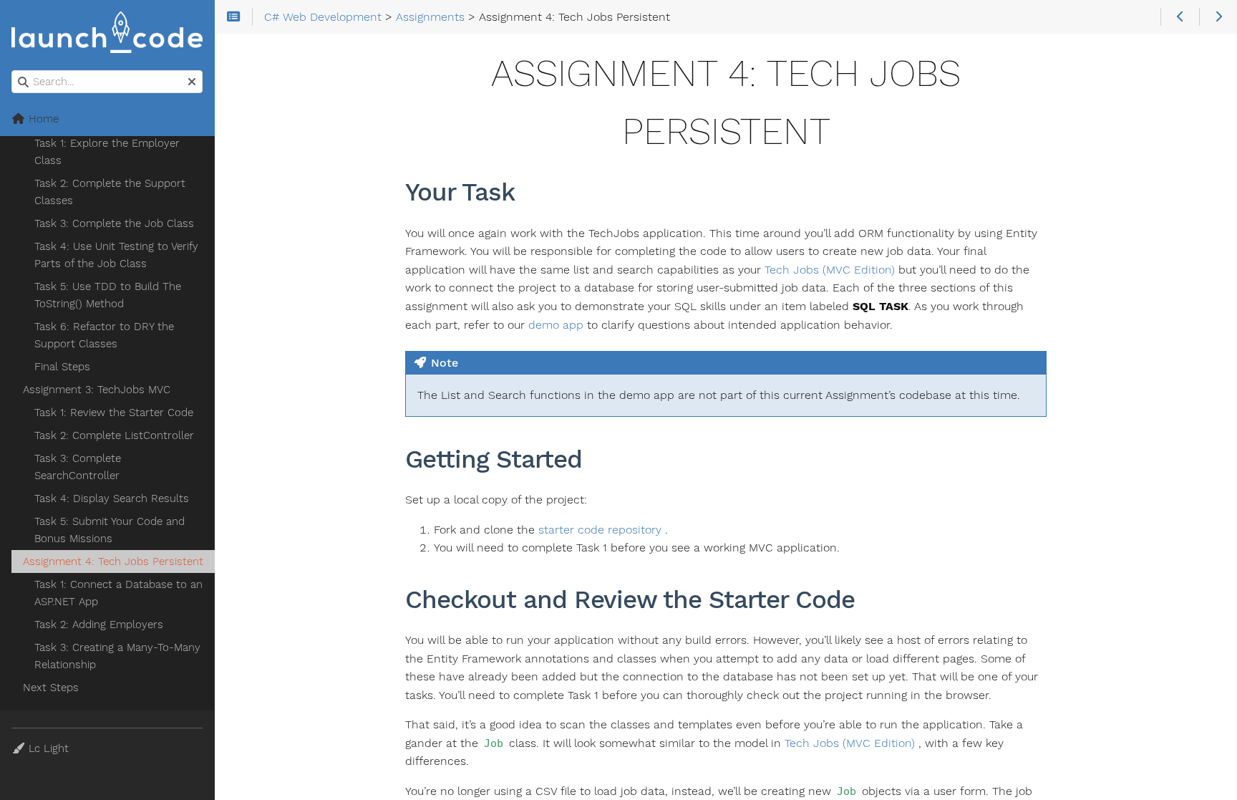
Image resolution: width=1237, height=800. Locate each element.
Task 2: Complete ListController (114, 435)
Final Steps (62, 366)
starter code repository (599, 529)
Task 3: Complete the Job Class (114, 223)
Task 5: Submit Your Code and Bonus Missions (109, 530)
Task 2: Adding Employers (98, 624)
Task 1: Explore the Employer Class (107, 152)
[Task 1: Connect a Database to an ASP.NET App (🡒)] (1218, 17)
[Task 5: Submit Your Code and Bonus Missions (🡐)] (1179, 17)
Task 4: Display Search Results (111, 498)
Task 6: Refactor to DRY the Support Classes (104, 335)
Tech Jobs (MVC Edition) (830, 269)
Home (42, 118)
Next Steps (51, 687)
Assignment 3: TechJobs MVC (96, 389)
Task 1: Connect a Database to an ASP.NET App (118, 593)
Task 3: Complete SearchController (77, 467)
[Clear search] (192, 82)
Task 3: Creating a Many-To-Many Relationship (117, 656)
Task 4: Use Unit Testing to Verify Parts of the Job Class (116, 255)
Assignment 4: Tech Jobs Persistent (113, 561)
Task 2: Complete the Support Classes (109, 192)
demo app (555, 325)
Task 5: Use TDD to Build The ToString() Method (107, 295)
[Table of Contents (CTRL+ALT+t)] (234, 17)
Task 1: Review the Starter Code (113, 412)
